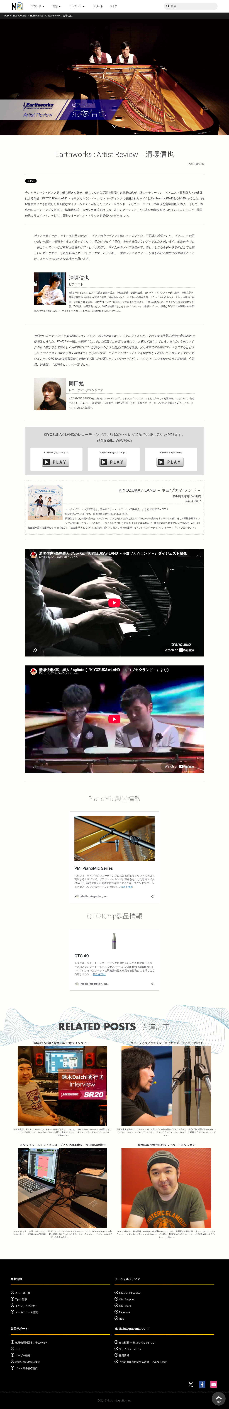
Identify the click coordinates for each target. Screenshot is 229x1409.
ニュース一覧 (22, 1292)
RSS (121, 1318)
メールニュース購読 (26, 1312)
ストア (113, 6)
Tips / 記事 (21, 1299)
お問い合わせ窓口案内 (27, 1361)
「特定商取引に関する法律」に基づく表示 (143, 1361)
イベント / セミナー (26, 1305)
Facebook (124, 1312)
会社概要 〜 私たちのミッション (137, 1342)
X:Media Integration (130, 1292)
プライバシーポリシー (131, 1349)
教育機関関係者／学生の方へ (31, 1342)
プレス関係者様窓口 (26, 1368)
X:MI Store (125, 1305)
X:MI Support (126, 1299)
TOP (6, 15)
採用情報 (124, 1355)
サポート (98, 6)
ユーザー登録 (22, 1355)
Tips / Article (19, 15)
